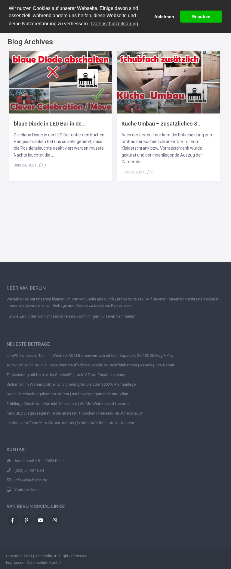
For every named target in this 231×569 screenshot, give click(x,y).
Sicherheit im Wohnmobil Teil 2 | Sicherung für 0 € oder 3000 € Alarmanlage (71, 384)
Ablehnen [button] (164, 16)
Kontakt (56, 562)
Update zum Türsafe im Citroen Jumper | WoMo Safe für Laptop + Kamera (70, 423)
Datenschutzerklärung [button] (114, 23)
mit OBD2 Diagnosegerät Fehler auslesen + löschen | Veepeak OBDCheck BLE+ (75, 413)
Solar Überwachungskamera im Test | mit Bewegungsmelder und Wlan (67, 394)
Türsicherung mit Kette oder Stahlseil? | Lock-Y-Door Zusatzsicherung (67, 374)
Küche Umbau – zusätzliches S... (162, 123)
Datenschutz (37, 562)
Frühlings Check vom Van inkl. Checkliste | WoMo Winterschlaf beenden (69, 403)
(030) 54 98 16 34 (29, 470)
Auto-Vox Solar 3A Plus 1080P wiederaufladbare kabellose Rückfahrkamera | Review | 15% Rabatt (90, 365)
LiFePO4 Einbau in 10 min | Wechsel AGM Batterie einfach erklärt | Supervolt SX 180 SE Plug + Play (90, 355)
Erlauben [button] (201, 16)
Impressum (16, 562)
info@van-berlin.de (30, 480)
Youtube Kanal (26, 489)
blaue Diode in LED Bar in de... (50, 123)
